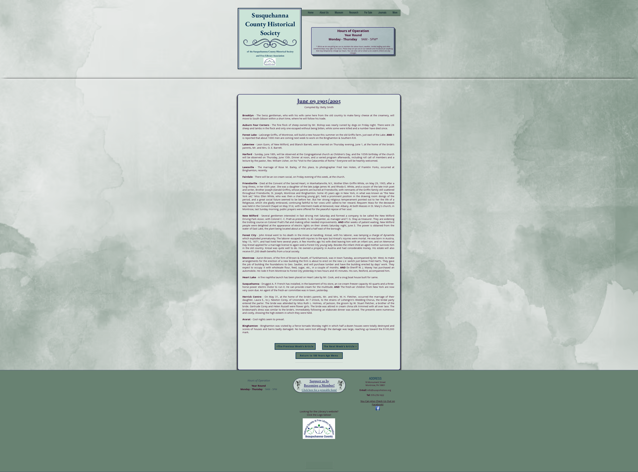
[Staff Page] (319, 465)
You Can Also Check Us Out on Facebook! (377, 402)
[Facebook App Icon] (377, 408)
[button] (353, 12)
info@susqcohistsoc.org (379, 390)
